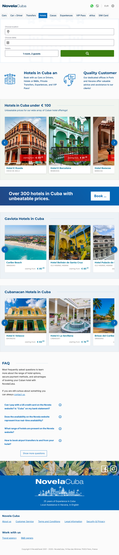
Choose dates (10, 37)
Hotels (43, 15)
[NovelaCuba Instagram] (113, 469)
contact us (19, 394)
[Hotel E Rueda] (25, 141)
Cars (4, 15)
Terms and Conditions (49, 521)
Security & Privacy (95, 521)
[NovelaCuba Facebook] (104, 469)
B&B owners (27, 538)
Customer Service (25, 521)
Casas (53, 15)
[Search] (87, 53)
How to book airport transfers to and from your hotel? (29, 442)
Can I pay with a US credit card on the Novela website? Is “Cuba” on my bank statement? (27, 406)
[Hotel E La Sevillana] (69, 315)
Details (8, 48)
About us (6, 521)
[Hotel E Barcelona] (69, 141)
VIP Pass (81, 15)
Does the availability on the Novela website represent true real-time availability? (26, 418)
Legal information (73, 521)
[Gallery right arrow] (114, 143)
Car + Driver (16, 15)
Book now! (102, 196)
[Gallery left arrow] (5, 143)
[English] (113, 6)
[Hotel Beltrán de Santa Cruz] (69, 242)
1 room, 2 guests (31, 53)
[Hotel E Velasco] (25, 315)
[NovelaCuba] (13, 6)
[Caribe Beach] (25, 242)
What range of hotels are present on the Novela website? (29, 430)
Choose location (11, 27)
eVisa (92, 15)
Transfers (31, 15)
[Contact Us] (97, 6)
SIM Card (103, 15)
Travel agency (9, 538)
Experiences (66, 15)
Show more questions (34, 453)
